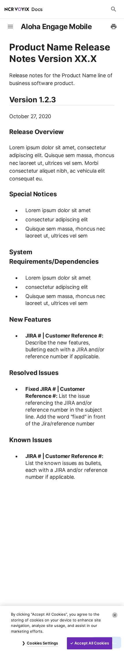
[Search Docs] (113, 9)
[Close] (114, 615)
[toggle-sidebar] (10, 26)
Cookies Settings (42, 643)
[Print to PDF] (113, 26)
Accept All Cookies (91, 643)
